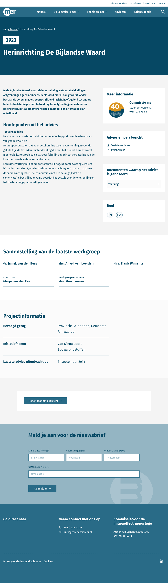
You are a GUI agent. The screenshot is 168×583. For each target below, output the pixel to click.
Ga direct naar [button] (14, 519)
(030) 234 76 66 (141, 111)
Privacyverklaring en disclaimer (22, 561)
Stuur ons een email (141, 107)
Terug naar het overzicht (43, 400)
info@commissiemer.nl (78, 532)
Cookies (48, 561)
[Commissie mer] (9, 12)
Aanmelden (40, 488)
